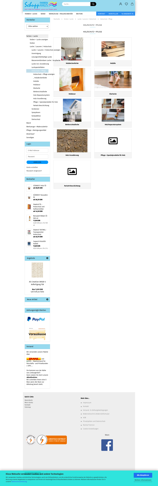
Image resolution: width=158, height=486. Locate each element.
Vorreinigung (36, 53)
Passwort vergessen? (34, 171)
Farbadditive (36, 116)
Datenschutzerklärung (19, 481)
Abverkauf (30, 134)
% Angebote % (127, 14)
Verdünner (35, 109)
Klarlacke (36, 88)
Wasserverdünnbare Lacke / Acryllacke (40, 60)
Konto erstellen (32, 167)
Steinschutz (36, 119)
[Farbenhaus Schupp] (42, 6)
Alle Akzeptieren (143, 475)
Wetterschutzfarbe (40, 92)
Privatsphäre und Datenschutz (94, 421)
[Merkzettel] (126, 4)
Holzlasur (36, 85)
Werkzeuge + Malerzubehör (61, 14)
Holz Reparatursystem (40, 95)
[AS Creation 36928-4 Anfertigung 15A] (37, 270)
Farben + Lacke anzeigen (39, 40)
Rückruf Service (88, 425)
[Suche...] (93, 4)
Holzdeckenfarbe (40, 78)
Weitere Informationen (143, 480)
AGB (84, 418)
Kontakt (101, 14)
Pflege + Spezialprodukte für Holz (40, 102)
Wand (43, 14)
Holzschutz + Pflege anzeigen (40, 74)
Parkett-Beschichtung (40, 105)
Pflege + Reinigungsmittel (36, 130)
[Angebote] (47, 258)
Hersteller (113, 14)
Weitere (79, 14)
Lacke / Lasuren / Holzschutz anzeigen (40, 50)
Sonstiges (30, 137)
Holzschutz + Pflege (39, 71)
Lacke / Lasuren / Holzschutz (39, 47)
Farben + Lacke (31, 14)
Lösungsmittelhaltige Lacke (40, 57)
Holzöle (36, 81)
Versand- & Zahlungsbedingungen (95, 410)
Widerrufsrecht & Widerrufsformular (96, 414)
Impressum (87, 403)
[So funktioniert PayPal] (36, 319)
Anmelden (37, 162)
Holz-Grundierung (39, 99)
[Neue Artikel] (47, 299)
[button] (121, 4)
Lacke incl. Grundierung (40, 64)
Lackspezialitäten (38, 67)
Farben (32, 43)
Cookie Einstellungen (90, 429)
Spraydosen (36, 112)
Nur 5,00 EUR (37, 289)
